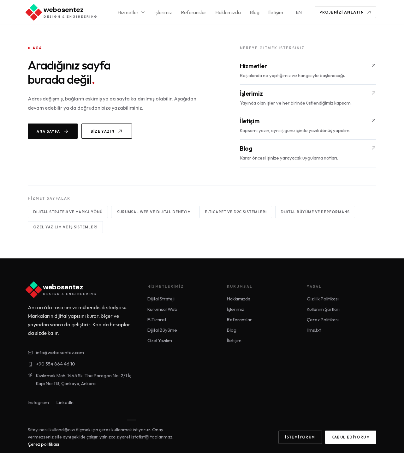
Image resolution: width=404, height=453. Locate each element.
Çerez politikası (43, 444)
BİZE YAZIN (103, 131)
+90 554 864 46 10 (55, 364)
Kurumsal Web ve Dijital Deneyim (153, 211)
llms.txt (314, 330)
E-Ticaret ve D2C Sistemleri (236, 211)
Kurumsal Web (162, 309)
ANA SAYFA (48, 131)
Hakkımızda (228, 12)
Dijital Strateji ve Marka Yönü (68, 211)
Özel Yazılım (159, 340)
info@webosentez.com (60, 352)
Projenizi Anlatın (341, 12)
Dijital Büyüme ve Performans (315, 211)
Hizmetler (128, 12)
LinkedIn (65, 402)
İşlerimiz (163, 12)
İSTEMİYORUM (300, 437)
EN (299, 12)
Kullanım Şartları (323, 309)
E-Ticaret (156, 320)
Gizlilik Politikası (323, 299)
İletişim (275, 12)
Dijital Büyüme (162, 330)
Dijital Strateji (161, 299)
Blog (254, 12)
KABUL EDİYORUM (350, 437)
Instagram (38, 402)
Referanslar (193, 12)
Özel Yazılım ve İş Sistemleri (65, 227)
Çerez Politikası (323, 320)
